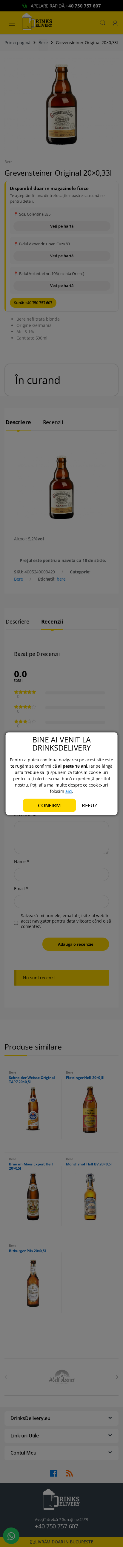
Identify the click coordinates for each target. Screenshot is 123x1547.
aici (68, 791)
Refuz (89, 805)
